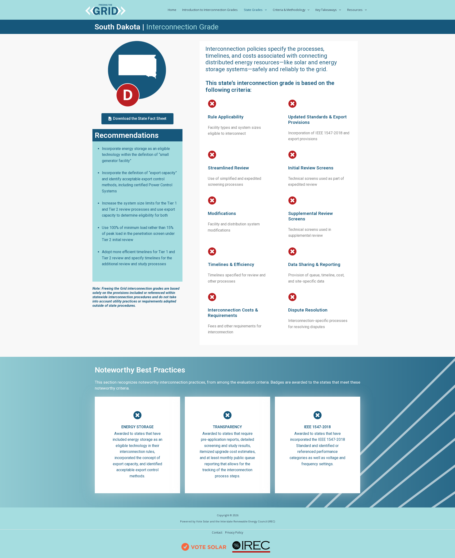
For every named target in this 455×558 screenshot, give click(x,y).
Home (172, 10)
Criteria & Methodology (289, 10)
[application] (265, 9)
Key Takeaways (326, 10)
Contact (217, 532)
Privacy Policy (234, 532)
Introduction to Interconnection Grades (210, 10)
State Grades (253, 10)
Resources (355, 10)
